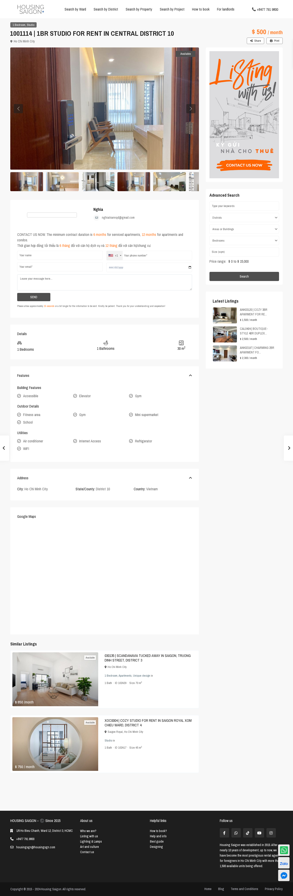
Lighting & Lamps (91, 841)
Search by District (106, 9)
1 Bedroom (19, 25)
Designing (156, 847)
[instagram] (271, 833)
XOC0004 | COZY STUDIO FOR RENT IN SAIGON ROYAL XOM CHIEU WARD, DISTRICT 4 (148, 723)
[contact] (284, 875)
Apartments (125, 676)
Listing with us (89, 836)
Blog (221, 889)
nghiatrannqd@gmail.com (118, 217)
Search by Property (139, 9)
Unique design (141, 676)
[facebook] (224, 833)
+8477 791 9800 (267, 9)
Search (244, 276)
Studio (30, 25)
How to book (200, 9)
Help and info (158, 836)
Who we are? (88, 831)
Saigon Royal (115, 732)
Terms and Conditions (244, 889)
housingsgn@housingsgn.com (35, 847)
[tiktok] (247, 833)
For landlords (225, 9)
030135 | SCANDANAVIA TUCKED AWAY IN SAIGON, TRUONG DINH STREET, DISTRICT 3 (148, 658)
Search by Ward (75, 9)
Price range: (217, 261)
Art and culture (89, 847)
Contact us (87, 852)
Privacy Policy (274, 889)
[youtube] (259, 833)
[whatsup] (236, 833)
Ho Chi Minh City (24, 41)
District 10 (103, 488)
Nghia (98, 209)
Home (208, 889)
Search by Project (172, 9)
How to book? (158, 831)
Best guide (157, 841)
